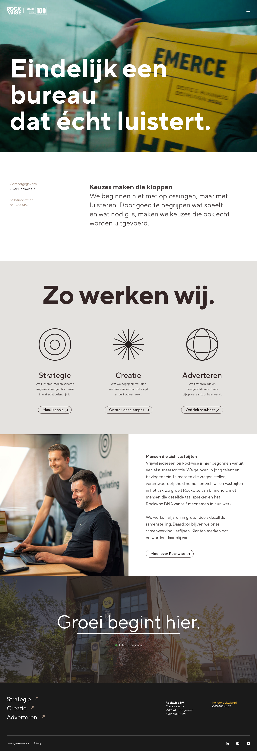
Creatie (17, 708)
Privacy (37, 743)
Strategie (19, 699)
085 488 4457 (19, 205)
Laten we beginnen (130, 644)
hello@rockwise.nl (22, 200)
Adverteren (22, 717)
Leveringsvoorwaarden (18, 743)
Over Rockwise (21, 189)
